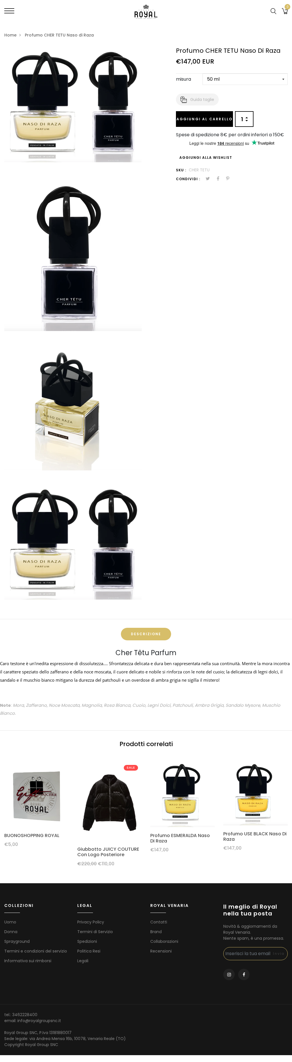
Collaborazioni (164, 941)
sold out (182, 794)
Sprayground (17, 941)
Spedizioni (87, 941)
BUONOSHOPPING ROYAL (31, 835)
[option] (36, 807)
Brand (156, 932)
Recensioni (161, 951)
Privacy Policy (90, 922)
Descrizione (146, 633)
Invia (279, 953)
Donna (10, 932)
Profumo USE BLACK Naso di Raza (255, 836)
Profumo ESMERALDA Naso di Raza (180, 838)
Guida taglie (202, 99)
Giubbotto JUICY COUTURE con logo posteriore (108, 851)
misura (183, 79)
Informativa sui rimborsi (27, 961)
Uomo (10, 922)
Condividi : (188, 178)
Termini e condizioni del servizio (35, 951)
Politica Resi (88, 951)
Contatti (158, 922)
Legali (82, 961)
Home (10, 35)
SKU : (181, 170)
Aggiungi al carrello (205, 119)
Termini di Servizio (95, 932)
